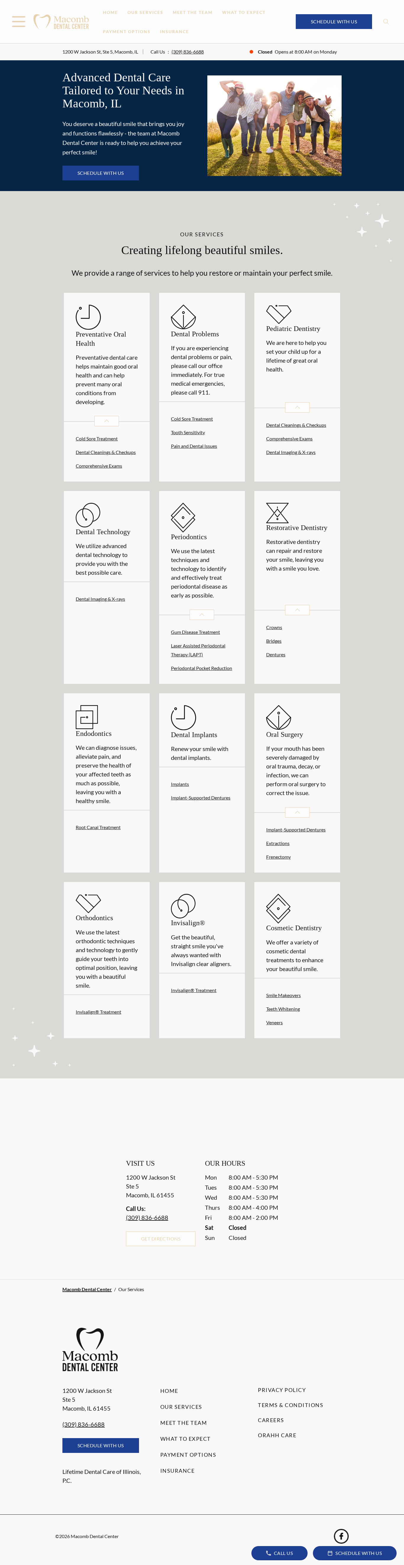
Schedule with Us (334, 21)
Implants (180, 784)
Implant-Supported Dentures (200, 797)
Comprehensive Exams (99, 466)
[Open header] (18, 21)
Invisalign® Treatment (98, 1012)
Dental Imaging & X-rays (291, 452)
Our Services (145, 12)
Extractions (278, 843)
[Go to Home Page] (61, 21)
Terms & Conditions (290, 1405)
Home (110, 12)
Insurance (174, 31)
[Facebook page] (341, 1536)
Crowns (274, 627)
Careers (271, 1420)
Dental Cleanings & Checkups (106, 452)
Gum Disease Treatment (195, 632)
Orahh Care (277, 1435)
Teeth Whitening (283, 1009)
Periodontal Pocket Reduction (201, 668)
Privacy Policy (282, 1390)
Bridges (274, 641)
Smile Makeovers (283, 995)
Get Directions (161, 1238)
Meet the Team (193, 12)
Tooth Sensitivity (188, 432)
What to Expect (244, 12)
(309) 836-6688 (188, 51)
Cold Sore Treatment (97, 438)
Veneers (274, 1022)
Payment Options (127, 31)
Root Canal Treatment (98, 827)
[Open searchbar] (386, 21)
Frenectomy (278, 857)
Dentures (275, 654)
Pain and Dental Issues (194, 446)
